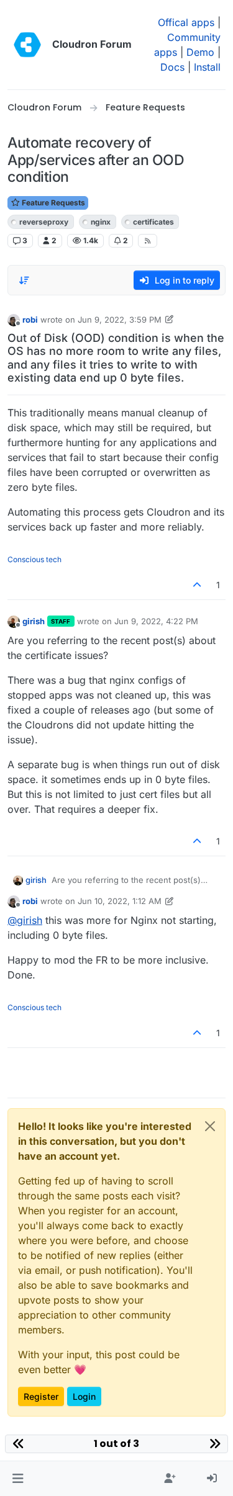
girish (33, 621)
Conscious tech (34, 559)
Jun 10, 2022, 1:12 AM (120, 901)
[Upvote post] (197, 584)
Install (207, 67)
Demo (200, 52)
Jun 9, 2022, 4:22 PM (156, 621)
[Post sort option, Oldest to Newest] (24, 280)
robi (30, 320)
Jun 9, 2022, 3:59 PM (120, 320)
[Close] (210, 1126)
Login (84, 1396)
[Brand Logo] (27, 45)
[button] (17, 1478)
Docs (172, 67)
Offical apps (186, 22)
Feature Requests (52, 202)
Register (41, 1396)
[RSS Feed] (147, 241)
